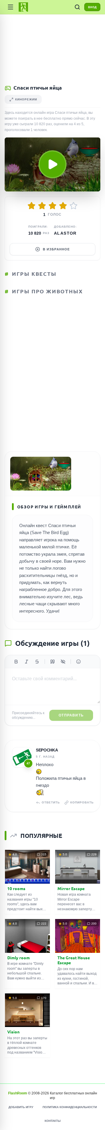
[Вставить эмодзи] (78, 662)
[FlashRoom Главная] (23, 7)
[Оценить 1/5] (31, 205)
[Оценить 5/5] (73, 205)
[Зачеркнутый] (37, 662)
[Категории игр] (10, 7)
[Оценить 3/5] (52, 205)
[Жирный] (16, 662)
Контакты (53, 1120)
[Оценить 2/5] (42, 205)
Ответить (51, 802)
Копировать (82, 802)
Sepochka (47, 750)
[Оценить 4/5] (63, 205)
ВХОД (92, 7)
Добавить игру (20, 1107)
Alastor (65, 233)
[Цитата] (52, 662)
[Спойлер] (63, 662)
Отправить (71, 715)
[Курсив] (26, 662)
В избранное (56, 249)
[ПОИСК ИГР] (77, 7)
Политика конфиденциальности (70, 1107)
